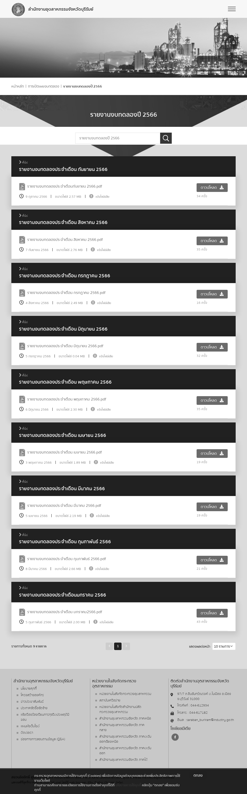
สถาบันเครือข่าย (109, 700)
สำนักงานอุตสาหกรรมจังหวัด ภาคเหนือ (125, 718)
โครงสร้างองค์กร (32, 695)
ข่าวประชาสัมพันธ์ (32, 701)
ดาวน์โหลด (209, 187)
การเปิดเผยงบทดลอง (43, 86)
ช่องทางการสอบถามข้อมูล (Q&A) (43, 739)
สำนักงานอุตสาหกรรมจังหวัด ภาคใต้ (123, 759)
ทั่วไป (24, 162)
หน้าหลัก (17, 86)
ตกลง (198, 775)
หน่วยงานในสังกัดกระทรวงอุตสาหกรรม (125, 694)
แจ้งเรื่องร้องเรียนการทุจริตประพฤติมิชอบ (45, 717)
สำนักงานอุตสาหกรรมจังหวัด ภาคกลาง (121, 727)
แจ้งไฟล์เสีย (103, 196)
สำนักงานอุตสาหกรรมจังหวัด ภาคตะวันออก (125, 751)
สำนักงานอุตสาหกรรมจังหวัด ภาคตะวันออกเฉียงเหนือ (125, 739)
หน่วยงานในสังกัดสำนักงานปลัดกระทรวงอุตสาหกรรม (120, 709)
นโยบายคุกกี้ (29, 688)
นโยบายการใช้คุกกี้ (128, 785)
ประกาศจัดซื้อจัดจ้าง (34, 708)
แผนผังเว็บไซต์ (30, 726)
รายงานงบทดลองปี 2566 (82, 86)
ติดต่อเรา (27, 732)
